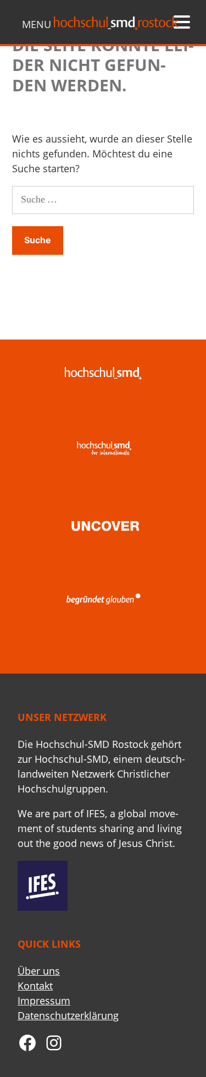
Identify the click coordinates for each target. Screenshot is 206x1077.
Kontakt (35, 985)
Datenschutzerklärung (68, 1015)
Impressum (44, 1000)
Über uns (39, 970)
